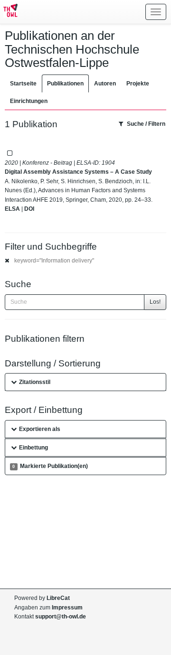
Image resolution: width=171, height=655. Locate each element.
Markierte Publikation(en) (49, 466)
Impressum (67, 607)
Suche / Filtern (146, 124)
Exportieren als (39, 429)
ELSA (12, 209)
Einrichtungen (29, 101)
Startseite (23, 83)
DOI (29, 209)
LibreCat (58, 598)
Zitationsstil (34, 382)
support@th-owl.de (60, 616)
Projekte (137, 83)
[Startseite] (9, 12)
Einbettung (33, 447)
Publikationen (65, 83)
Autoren (105, 83)
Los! (155, 302)
